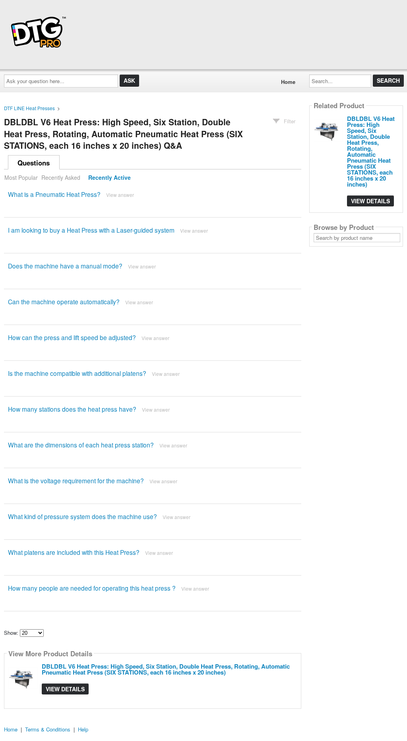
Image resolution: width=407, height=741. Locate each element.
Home (288, 82)
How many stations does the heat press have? (72, 409)
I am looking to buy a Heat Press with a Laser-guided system (91, 230)
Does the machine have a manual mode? (65, 265)
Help (83, 729)
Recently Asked (60, 177)
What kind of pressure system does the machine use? (82, 516)
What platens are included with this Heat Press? (74, 552)
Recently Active (109, 177)
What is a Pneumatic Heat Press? (54, 194)
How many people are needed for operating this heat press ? (92, 587)
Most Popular (21, 177)
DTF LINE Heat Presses (29, 108)
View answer (120, 194)
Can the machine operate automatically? (64, 301)
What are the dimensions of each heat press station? (81, 444)
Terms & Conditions (47, 729)
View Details (65, 689)
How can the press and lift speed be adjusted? (72, 337)
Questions (33, 162)
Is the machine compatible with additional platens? (77, 373)
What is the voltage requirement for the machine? (76, 480)
